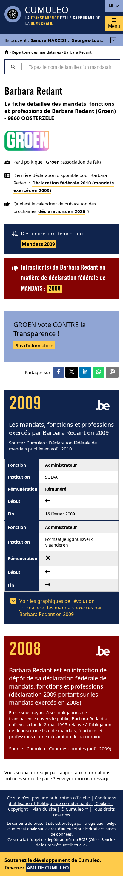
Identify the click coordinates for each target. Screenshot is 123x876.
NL (112, 6)
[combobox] (70, 67)
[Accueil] (6, 52)
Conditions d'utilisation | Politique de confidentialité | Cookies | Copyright (62, 803)
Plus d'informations (34, 345)
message (100, 778)
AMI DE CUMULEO (48, 867)
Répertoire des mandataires (36, 52)
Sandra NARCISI (48, 40)
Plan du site (44, 809)
